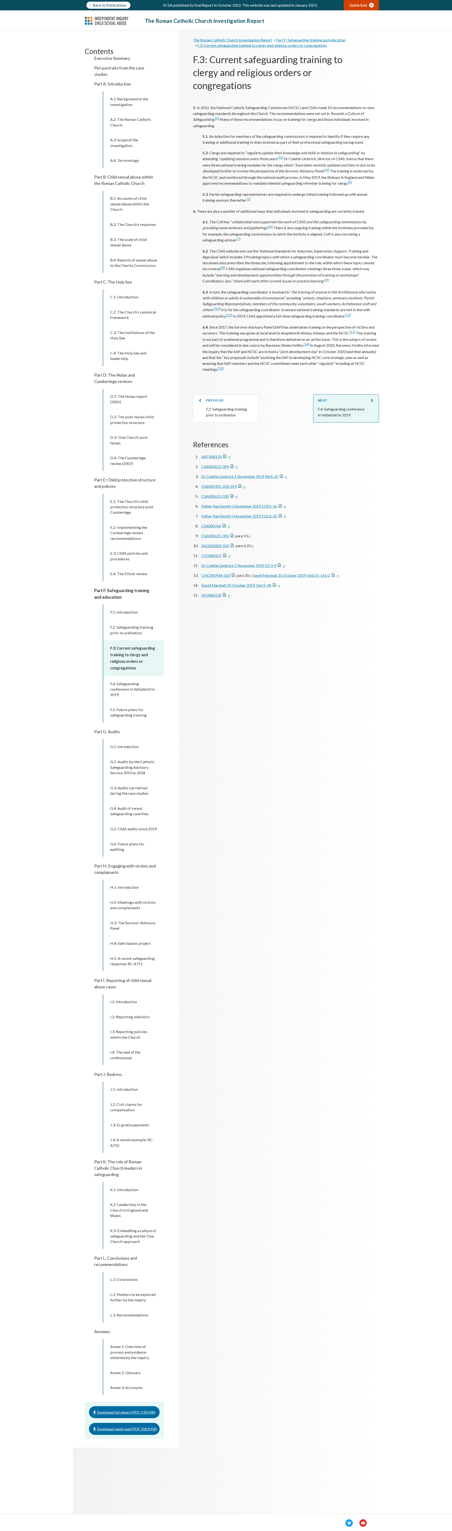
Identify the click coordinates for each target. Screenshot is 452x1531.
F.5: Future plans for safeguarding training (128, 712)
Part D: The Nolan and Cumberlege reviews (114, 378)
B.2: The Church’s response (133, 224)
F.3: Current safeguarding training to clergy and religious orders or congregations (132, 658)
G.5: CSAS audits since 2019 (133, 829)
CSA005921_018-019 (219, 486)
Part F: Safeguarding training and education (121, 594)
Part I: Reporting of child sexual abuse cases (122, 983)
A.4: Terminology (124, 160)
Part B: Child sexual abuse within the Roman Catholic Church (123, 180)
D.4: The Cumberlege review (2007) (128, 460)
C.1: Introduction (124, 297)
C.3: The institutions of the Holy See (132, 335)
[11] (229, 315)
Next (322, 400)
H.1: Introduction (124, 887)
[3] (327, 170)
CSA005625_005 (215, 535)
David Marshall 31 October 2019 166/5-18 (236, 585)
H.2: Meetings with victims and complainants (133, 905)
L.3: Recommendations (129, 1315)
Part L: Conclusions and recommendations (115, 1261)
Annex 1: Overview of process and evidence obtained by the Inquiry (129, 1352)
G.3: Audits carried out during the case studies (129, 790)
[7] (238, 239)
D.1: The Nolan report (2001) (128, 399)
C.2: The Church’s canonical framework (133, 315)
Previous (214, 400)
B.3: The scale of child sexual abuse (128, 242)
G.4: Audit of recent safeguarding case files (129, 811)
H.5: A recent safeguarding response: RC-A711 (132, 961)
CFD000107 (211, 555)
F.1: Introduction (124, 612)
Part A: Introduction (112, 83)
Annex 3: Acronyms (126, 1387)
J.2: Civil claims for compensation (126, 1107)
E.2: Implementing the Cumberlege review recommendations (128, 533)
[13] (352, 332)
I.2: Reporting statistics (130, 1016)
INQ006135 (211, 595)
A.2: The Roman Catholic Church (130, 122)
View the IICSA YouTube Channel (363, 1523)
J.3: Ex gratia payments (129, 1125)
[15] (221, 368)
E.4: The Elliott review (128, 573)
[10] (217, 309)
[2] (281, 158)
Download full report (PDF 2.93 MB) (126, 1412)
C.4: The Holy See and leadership (128, 356)
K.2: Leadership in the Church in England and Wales (129, 1210)
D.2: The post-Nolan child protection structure (132, 419)
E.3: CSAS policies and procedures (129, 556)
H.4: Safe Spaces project (130, 943)
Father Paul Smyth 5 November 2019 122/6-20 (239, 516)
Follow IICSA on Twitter (349, 1523)
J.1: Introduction (124, 1089)
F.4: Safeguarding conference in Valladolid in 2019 (132, 689)
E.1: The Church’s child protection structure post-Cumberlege (132, 507)
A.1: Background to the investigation (129, 101)
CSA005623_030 (215, 496)
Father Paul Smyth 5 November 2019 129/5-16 (239, 506)
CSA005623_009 (215, 466)
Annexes (102, 1331)
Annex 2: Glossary (125, 1372)
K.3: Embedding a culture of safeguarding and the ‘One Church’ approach (133, 1236)
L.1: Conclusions (124, 1279)
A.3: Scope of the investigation (124, 142)
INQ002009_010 (215, 545)
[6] (271, 227)
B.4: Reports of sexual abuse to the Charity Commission (133, 263)
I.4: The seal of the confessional (125, 1055)
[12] (348, 315)
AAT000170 (211, 456)
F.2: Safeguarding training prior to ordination (131, 630)
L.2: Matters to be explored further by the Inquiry (133, 1297)
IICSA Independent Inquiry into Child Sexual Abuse (115, 20)
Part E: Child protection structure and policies (125, 483)
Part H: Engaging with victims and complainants (125, 869)
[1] (217, 118)
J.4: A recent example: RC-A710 (131, 1142)
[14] (306, 344)
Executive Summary (112, 58)
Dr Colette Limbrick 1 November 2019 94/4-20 (239, 476)
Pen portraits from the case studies (119, 71)
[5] (248, 199)
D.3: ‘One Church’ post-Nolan (129, 440)
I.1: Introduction (123, 1001)
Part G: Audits (107, 731)
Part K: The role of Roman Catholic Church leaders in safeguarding (118, 1168)
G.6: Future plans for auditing (127, 846)
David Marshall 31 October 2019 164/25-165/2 (291, 575)
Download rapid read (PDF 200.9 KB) (127, 1429)
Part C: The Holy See (113, 282)
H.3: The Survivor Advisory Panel (132, 925)
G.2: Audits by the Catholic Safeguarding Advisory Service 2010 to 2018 (132, 767)
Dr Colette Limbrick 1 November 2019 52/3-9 (238, 565)
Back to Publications (109, 5)
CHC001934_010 (215, 575)
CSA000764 (211, 526)
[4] (350, 182)
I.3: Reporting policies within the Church (128, 1034)
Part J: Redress (108, 1074)
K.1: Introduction (124, 1189)
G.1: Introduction (124, 746)
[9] (327, 280)
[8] (223, 268)
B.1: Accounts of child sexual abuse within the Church (129, 204)
